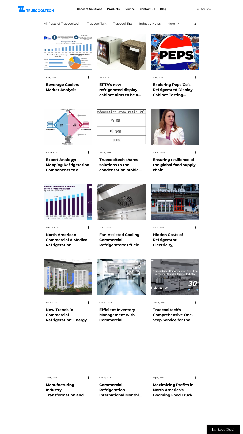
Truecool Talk (96, 23)
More (171, 23)
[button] (195, 24)
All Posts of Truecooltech (62, 23)
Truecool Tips (123, 23)
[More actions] (90, 77)
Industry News (150, 23)
